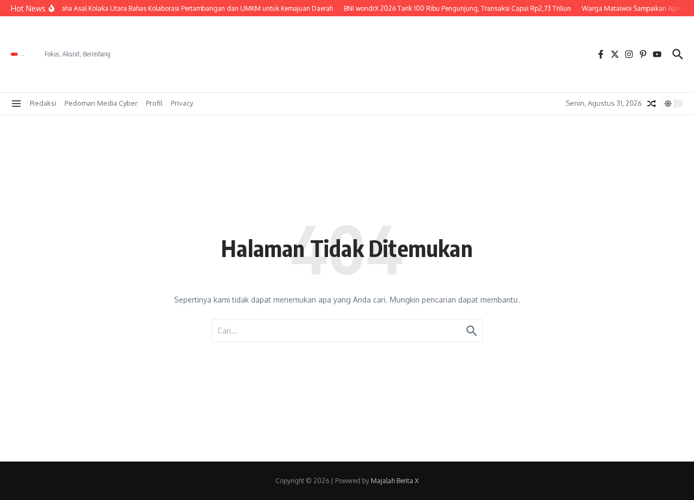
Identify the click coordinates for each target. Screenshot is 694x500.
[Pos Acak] (651, 103)
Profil (154, 103)
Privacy (182, 103)
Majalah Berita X (395, 481)
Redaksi (43, 103)
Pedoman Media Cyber (101, 103)
